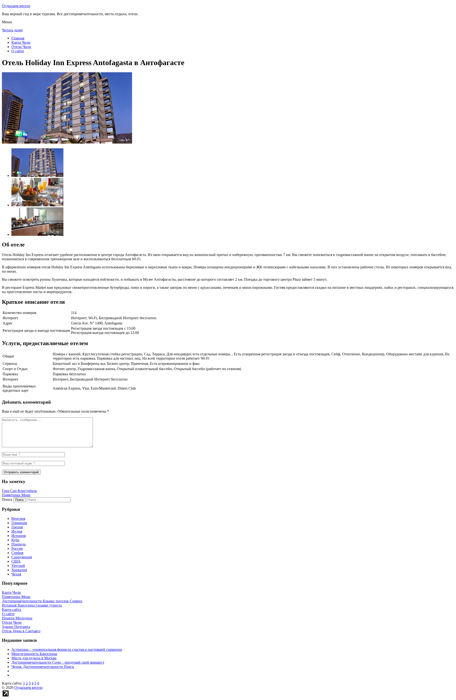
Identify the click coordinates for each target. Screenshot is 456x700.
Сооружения (21, 557)
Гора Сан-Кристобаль (19, 491)
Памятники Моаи (16, 495)
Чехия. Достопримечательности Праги (42, 667)
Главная (17, 38)
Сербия (17, 553)
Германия (19, 523)
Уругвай (18, 566)
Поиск (7, 499)
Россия (17, 548)
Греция (17, 527)
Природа (18, 544)
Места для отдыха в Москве (34, 658)
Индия (16, 531)
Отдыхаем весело (16, 6)
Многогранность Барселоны (34, 654)
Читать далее (12, 30)
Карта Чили (20, 42)
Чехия (16, 574)
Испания (18, 536)
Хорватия (19, 570)
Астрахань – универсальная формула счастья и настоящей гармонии (66, 649)
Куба (15, 540)
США (16, 561)
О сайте (17, 51)
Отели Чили (21, 47)
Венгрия (18, 519)
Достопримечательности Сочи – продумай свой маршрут (57, 662)
